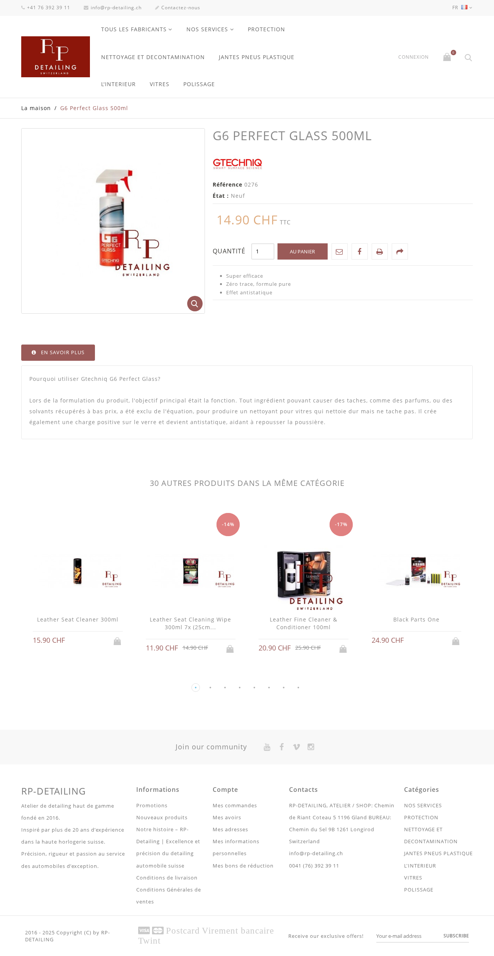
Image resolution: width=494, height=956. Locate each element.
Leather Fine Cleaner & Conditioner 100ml (303, 623)
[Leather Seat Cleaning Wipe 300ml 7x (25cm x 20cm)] (191, 571)
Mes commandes (235, 805)
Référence (227, 184)
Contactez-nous (180, 7)
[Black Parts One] (416, 571)
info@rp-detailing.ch (116, 7)
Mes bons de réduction (243, 865)
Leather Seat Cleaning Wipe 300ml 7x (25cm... (190, 623)
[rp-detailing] (55, 56)
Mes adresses (230, 829)
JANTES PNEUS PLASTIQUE (256, 57)
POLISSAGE (199, 84)
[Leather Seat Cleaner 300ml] (78, 571)
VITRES (159, 84)
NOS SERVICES (207, 29)
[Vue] (85, 640)
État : (221, 195)
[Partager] (400, 251)
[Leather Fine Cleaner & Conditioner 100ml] (303, 571)
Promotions (151, 805)
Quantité (229, 251)
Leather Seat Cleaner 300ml (77, 619)
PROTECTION (266, 29)
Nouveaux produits (162, 817)
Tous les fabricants (134, 29)
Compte (225, 789)
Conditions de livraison (167, 877)
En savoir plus (63, 352)
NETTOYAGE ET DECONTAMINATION (153, 57)
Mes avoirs (227, 817)
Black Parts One (416, 619)
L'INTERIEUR (118, 84)
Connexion (413, 57)
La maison (36, 108)
